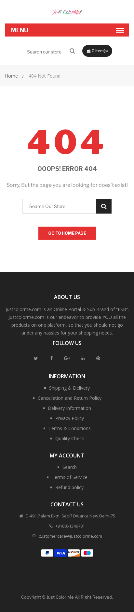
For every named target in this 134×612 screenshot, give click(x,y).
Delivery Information (69, 408)
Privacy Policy (69, 418)
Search (69, 467)
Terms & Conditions (69, 428)
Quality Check (69, 438)
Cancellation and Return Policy (69, 398)
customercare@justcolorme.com (70, 536)
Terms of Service (69, 477)
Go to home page (67, 233)
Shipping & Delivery (69, 388)
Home (11, 76)
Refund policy (69, 487)
